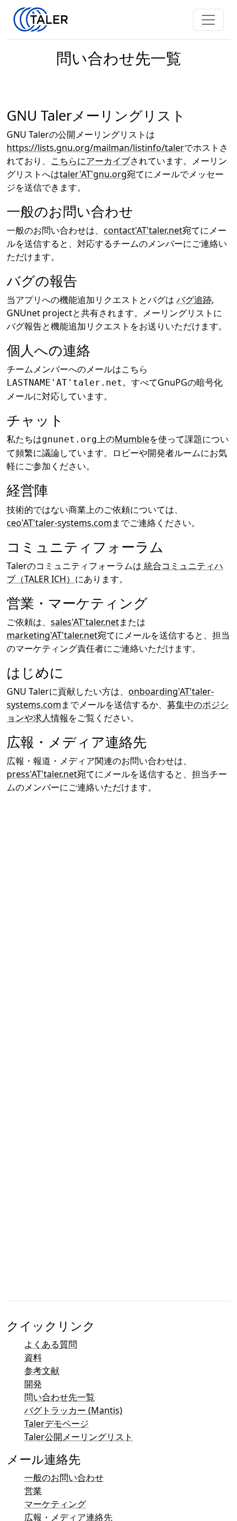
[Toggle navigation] (208, 20)
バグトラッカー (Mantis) (73, 1410)
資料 (33, 1357)
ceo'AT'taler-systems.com (59, 523)
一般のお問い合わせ (64, 1477)
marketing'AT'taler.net (52, 635)
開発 (33, 1384)
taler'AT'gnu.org (93, 174)
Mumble (132, 439)
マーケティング (55, 1504)
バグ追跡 (194, 300)
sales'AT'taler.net (85, 622)
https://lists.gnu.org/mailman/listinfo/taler (95, 148)
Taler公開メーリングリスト (78, 1437)
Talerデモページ (56, 1423)
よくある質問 (50, 1344)
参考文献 (42, 1371)
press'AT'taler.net (42, 774)
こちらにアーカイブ (90, 161)
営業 (33, 1491)
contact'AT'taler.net (143, 230)
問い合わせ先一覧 (59, 1397)
